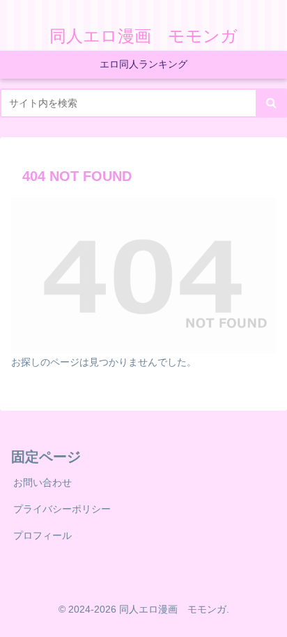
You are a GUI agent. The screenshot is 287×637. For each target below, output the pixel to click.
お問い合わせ (42, 482)
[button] (271, 103)
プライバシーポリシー (62, 508)
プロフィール (42, 535)
